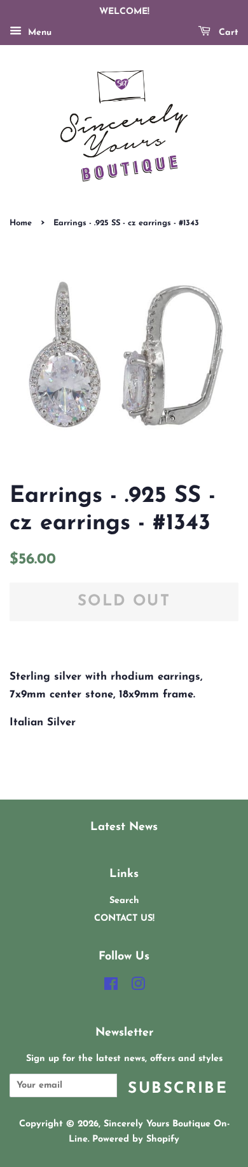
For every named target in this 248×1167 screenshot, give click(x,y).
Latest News (124, 827)
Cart (227, 32)
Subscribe (178, 1089)
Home (21, 223)
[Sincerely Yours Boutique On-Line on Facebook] (111, 987)
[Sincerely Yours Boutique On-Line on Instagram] (138, 987)
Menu (38, 32)
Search (124, 901)
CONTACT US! (124, 918)
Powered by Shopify (135, 1139)
